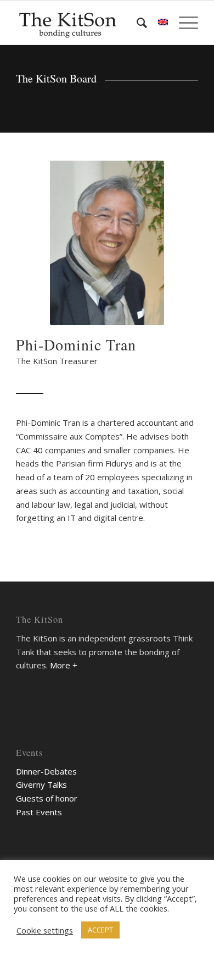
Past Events (39, 811)
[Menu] (183, 23)
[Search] (136, 23)
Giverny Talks (41, 784)
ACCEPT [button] (100, 930)
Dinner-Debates (46, 771)
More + (63, 665)
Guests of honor (46, 798)
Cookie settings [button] (44, 930)
